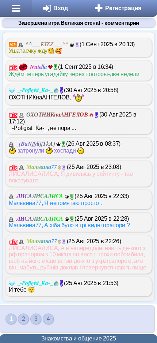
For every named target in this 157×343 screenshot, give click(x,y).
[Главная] (16, 8)
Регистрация (123, 8)
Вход (60, 8)
